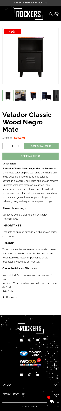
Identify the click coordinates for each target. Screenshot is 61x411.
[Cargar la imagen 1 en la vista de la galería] (8, 95)
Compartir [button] (11, 297)
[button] (4, 14)
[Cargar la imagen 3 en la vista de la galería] (33, 95)
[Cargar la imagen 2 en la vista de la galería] (20, 95)
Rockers (35, 407)
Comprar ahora (30, 156)
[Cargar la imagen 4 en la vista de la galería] (45, 95)
